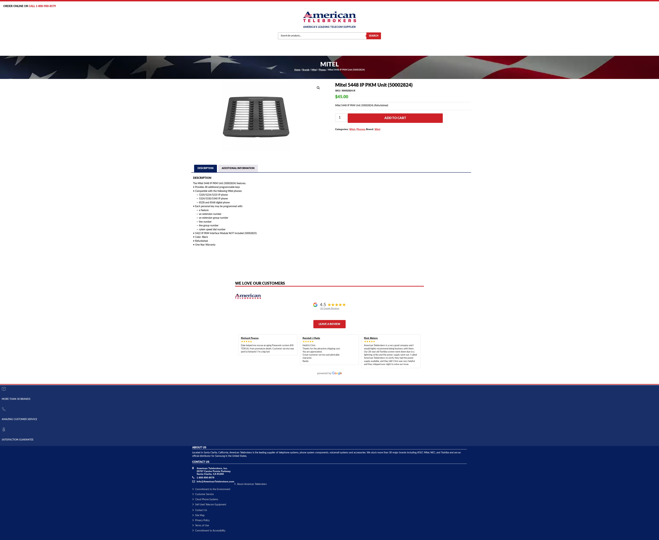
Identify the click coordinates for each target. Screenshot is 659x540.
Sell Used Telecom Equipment (210, 504)
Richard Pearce (250, 338)
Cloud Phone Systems (206, 499)
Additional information (238, 168)
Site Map (200, 515)
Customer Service (204, 494)
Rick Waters (371, 338)
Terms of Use (202, 525)
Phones (322, 70)
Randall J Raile (311, 338)
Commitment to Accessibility (210, 531)
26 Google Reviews (329, 308)
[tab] (205, 169)
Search (373, 36)
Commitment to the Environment (212, 489)
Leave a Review (329, 324)
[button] (318, 88)
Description (205, 168)
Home (297, 70)
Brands (305, 70)
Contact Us (201, 510)
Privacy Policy (202, 520)
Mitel (314, 70)
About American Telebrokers (252, 484)
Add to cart (395, 118)
